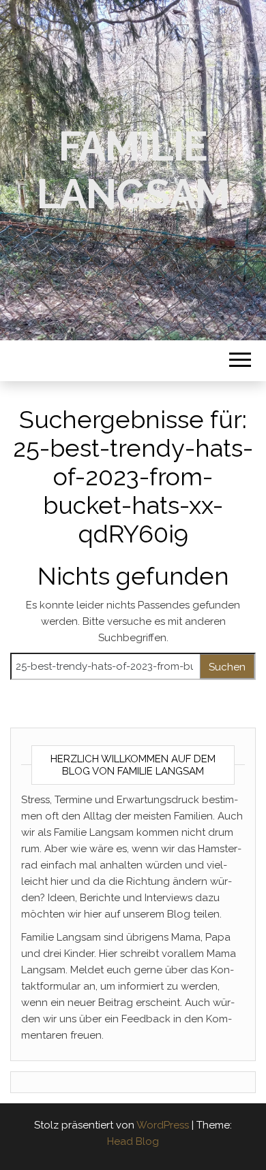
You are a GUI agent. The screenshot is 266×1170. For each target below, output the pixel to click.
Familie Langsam (133, 170)
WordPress (162, 1125)
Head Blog (133, 1141)
